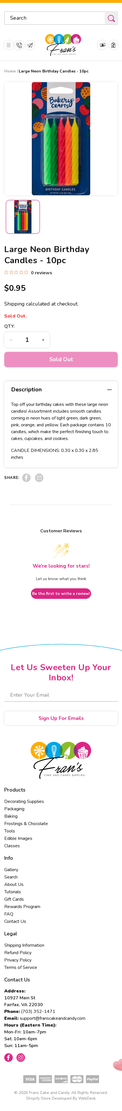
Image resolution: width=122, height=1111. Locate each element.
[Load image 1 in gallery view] (23, 217)
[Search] (111, 18)
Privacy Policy (17, 960)
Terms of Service (20, 967)
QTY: (9, 326)
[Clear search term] (98, 18)
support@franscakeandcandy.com (52, 1018)
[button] (8, 45)
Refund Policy (17, 953)
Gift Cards (14, 899)
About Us (14, 884)
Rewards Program (22, 907)
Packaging (14, 809)
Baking (11, 816)
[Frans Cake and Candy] (63, 45)
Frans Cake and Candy (49, 1092)
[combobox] (61, 18)
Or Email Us (30, 45)
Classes (12, 846)
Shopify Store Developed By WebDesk (61, 1098)
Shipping (14, 303)
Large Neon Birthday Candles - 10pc (54, 71)
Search (11, 877)
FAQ (8, 914)
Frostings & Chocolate (26, 824)
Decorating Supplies (24, 801)
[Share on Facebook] (26, 480)
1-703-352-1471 (19, 45)
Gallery (11, 870)
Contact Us (15, 921)
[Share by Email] (39, 480)
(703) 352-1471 (38, 1011)
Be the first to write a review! (61, 593)
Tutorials (12, 892)
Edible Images (18, 838)
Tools (9, 831)
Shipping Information (24, 945)
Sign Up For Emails (61, 718)
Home (10, 71)
